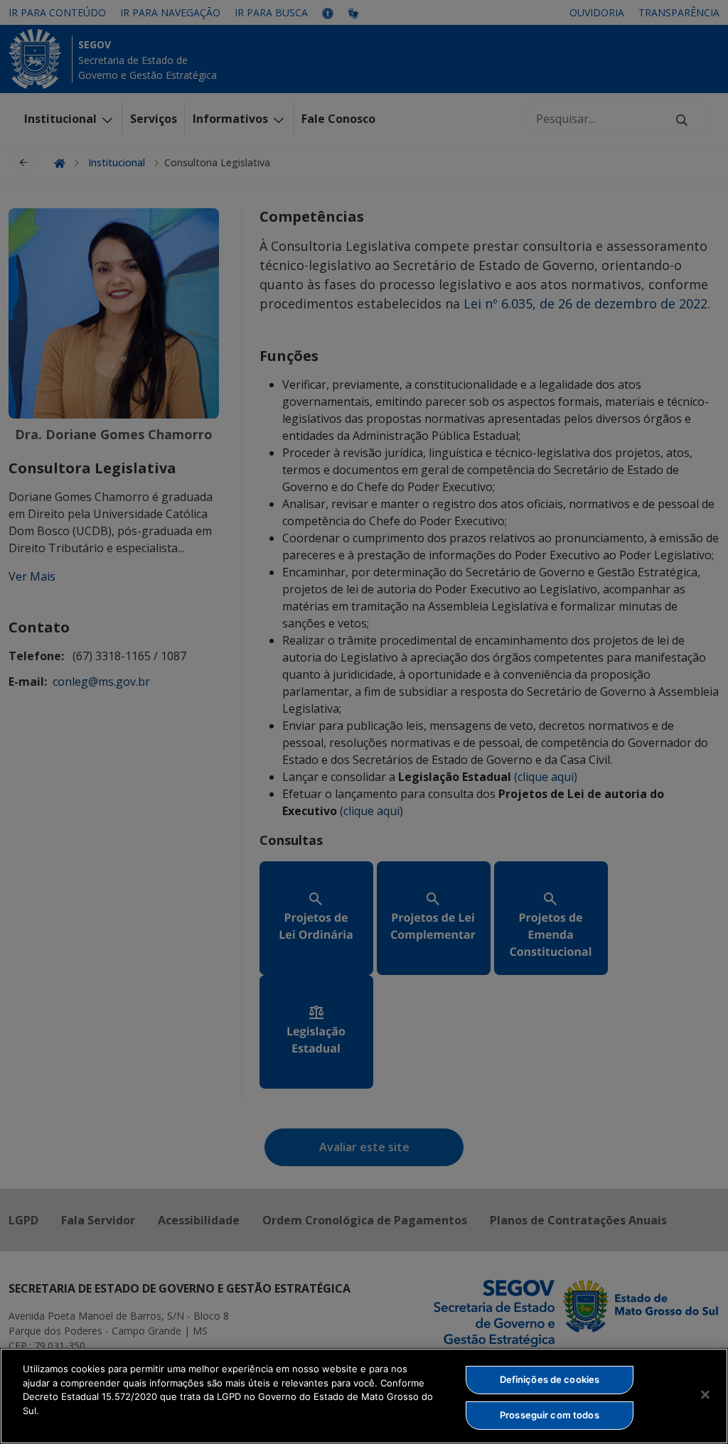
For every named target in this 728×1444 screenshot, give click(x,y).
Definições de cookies (550, 1379)
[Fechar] (705, 1394)
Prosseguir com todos (549, 1415)
